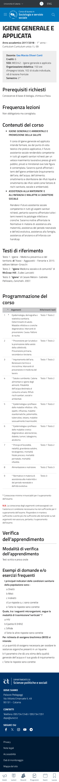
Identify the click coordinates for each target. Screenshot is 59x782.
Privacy (7, 742)
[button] (22, 4)
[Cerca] (53, 15)
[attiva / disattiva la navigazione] (5, 14)
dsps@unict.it (10, 718)
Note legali (8, 748)
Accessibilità (9, 754)
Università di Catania (12, 3)
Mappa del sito (10, 766)
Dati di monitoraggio (13, 760)
